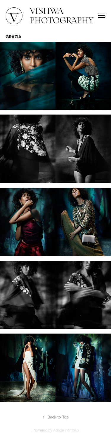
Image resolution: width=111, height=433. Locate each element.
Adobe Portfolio (66, 430)
